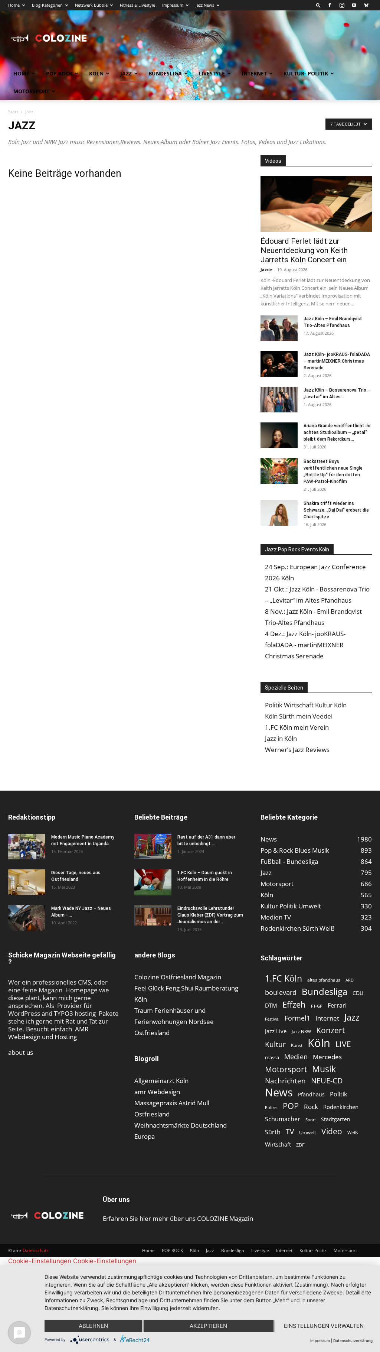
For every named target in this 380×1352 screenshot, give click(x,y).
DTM (271, 1005)
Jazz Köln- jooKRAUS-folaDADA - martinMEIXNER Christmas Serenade (305, 644)
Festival (272, 1019)
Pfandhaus (311, 1094)
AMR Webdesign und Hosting (48, 1033)
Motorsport (31, 91)
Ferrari (337, 1005)
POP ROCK (59, 73)
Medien (296, 1057)
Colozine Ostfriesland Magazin (177, 977)
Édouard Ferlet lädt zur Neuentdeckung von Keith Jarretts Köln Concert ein (304, 250)
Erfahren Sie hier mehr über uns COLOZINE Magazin (178, 1218)
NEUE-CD (327, 1080)
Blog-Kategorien (47, 5)
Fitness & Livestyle (137, 5)
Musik (324, 1069)
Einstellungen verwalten (324, 1325)
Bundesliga (165, 73)
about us (20, 1052)
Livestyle (212, 73)
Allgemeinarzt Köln (161, 1080)
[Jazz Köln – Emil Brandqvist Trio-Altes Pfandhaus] (279, 328)
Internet (254, 73)
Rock (311, 1107)
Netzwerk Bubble (91, 5)
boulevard (281, 992)
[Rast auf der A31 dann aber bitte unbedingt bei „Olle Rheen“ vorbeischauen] (152, 846)
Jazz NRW (301, 1031)
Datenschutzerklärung (353, 1340)
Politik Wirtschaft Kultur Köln (306, 705)
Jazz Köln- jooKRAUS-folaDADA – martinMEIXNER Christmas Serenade (337, 361)
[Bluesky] (366, 5)
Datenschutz (36, 1250)
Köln (96, 73)
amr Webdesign (157, 1091)
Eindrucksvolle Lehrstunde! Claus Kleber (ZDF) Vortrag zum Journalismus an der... (210, 915)
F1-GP (316, 1006)
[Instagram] (341, 5)
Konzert (330, 1030)
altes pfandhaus (323, 980)
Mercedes (327, 1057)
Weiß (352, 1132)
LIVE (343, 1044)
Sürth (273, 1132)
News (279, 1092)
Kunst (296, 1045)
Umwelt (307, 1132)
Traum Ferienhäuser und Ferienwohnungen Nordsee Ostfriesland (174, 1021)
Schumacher (282, 1119)
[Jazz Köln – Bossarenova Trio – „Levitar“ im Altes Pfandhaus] (279, 399)
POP (291, 1106)
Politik (338, 1094)
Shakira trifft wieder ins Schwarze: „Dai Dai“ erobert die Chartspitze (336, 510)
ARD (349, 980)
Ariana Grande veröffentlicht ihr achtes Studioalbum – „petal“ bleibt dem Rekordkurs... (337, 432)
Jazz (126, 73)
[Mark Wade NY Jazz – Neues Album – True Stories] (26, 918)
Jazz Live (275, 1031)
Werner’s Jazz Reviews (297, 749)
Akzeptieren (208, 1325)
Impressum (172, 5)
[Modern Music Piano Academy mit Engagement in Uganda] (26, 846)
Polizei (271, 1107)
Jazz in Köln (281, 738)
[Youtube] (354, 5)
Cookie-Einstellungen (39, 1261)
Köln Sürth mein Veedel (298, 716)
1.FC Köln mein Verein (297, 727)
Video (331, 1131)
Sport (310, 1119)
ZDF (300, 1144)
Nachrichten (285, 1080)
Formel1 (297, 1018)
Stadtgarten (335, 1119)
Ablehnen (93, 1325)
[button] (318, 5)
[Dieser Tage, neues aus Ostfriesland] (26, 882)
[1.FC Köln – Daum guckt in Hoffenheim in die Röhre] (152, 882)
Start (13, 111)
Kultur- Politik (306, 73)
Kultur (275, 1044)
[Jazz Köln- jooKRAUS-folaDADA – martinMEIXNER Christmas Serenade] (279, 364)
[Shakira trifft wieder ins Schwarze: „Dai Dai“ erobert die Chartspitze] (279, 513)
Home (14, 5)
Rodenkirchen (340, 1107)
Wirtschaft (278, 1144)
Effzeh (294, 1004)
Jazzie (266, 269)
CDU (358, 992)
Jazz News (205, 5)
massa (272, 1057)
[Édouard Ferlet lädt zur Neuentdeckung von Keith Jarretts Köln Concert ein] (316, 204)
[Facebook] (329, 5)
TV (290, 1131)
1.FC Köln (283, 978)
